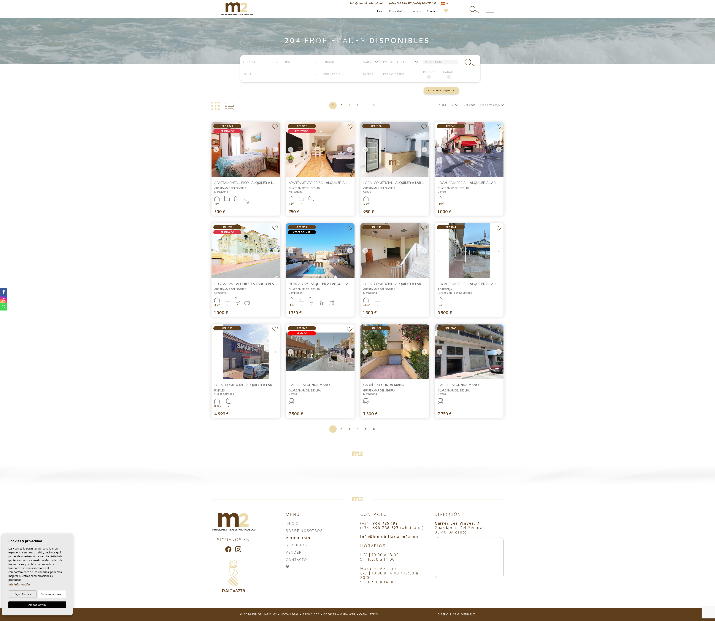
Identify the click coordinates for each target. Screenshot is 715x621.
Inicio (380, 11)
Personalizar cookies (52, 594)
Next (275, 149)
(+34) (379, 523)
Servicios (296, 545)
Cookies (329, 614)
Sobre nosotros (304, 530)
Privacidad (311, 614)
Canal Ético (368, 614)
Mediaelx (468, 614)
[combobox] (260, 62)
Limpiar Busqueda (441, 90)
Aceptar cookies (37, 604)
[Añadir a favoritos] (275, 127)
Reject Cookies (23, 594)
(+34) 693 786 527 (400, 3)
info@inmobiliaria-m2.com (367, 3)
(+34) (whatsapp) (392, 527)
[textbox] (260, 62)
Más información (19, 584)
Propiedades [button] (396, 11)
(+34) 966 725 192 (425, 3)
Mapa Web (347, 614)
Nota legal (290, 614)
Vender (417, 11)
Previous (216, 149)
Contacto (432, 11)
